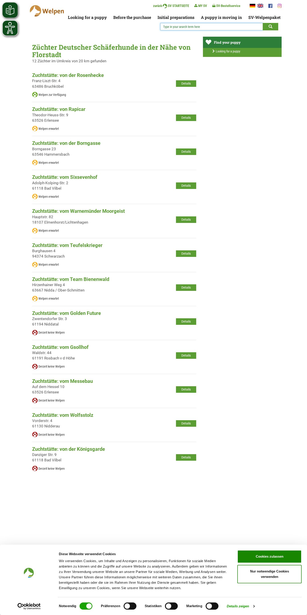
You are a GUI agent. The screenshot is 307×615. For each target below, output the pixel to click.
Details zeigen (238, 606)
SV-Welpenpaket (264, 17)
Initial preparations (176, 17)
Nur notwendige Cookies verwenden (269, 574)
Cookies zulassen (269, 556)
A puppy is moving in (221, 17)
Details (186, 83)
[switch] (130, 606)
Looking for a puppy (87, 17)
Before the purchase (132, 17)
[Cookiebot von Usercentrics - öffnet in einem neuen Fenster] (29, 606)
